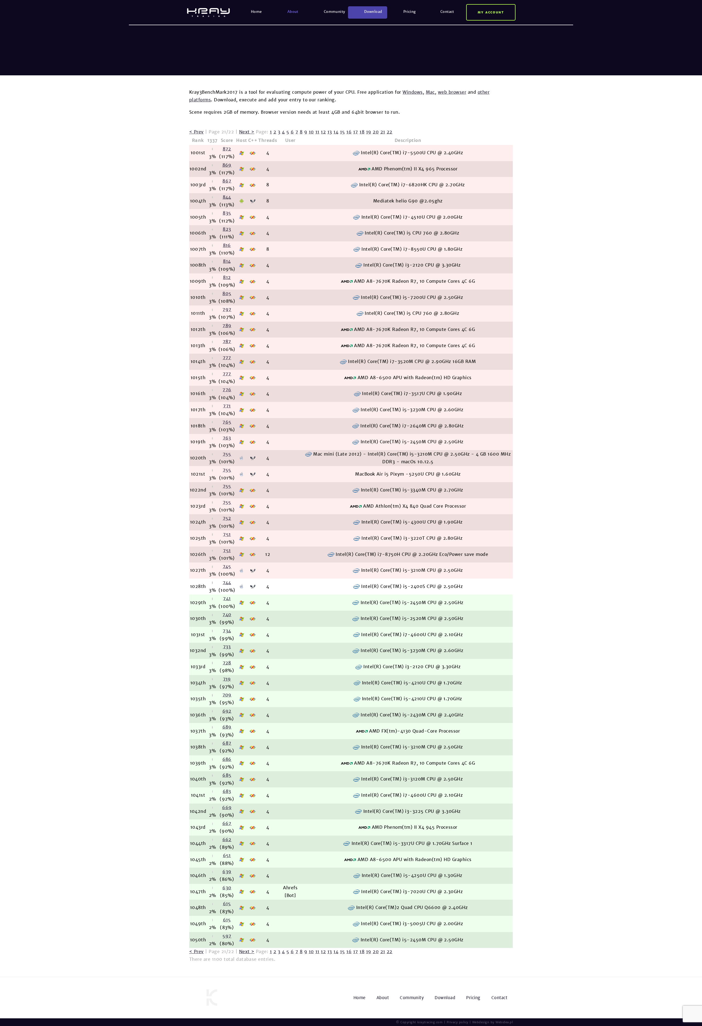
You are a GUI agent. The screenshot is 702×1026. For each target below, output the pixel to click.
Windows (413, 92)
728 (227, 663)
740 (226, 615)
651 (227, 855)
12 (323, 132)
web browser (452, 92)
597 (226, 936)
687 (226, 743)
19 (368, 132)
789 (226, 325)
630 (226, 888)
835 (227, 213)
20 (376, 132)
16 (349, 132)
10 (311, 132)
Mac (430, 92)
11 (317, 132)
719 (227, 679)
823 (227, 229)
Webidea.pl (504, 1022)
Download (373, 11)
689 (226, 727)
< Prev (196, 132)
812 (227, 277)
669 (226, 807)
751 (227, 534)
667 (226, 823)
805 (226, 293)
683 (227, 791)
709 (226, 695)
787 (227, 341)
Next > (246, 132)
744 (227, 582)
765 (226, 422)
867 (226, 181)
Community (334, 11)
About (292, 11)
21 (382, 132)
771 (227, 406)
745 (227, 566)
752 (227, 518)
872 (227, 149)
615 (227, 904)
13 (329, 132)
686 (226, 759)
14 (335, 132)
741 (227, 598)
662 (226, 839)
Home (256, 11)
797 (226, 309)
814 (227, 261)
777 (227, 358)
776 (226, 390)
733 (227, 647)
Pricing (409, 11)
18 (362, 132)
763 (227, 438)
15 (342, 132)
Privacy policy (457, 1022)
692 (226, 711)
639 (226, 871)
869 (226, 165)
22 (389, 132)
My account (491, 12)
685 (226, 775)
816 (227, 245)
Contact (447, 11)
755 (227, 454)
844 (227, 197)
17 (355, 132)
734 (227, 631)
